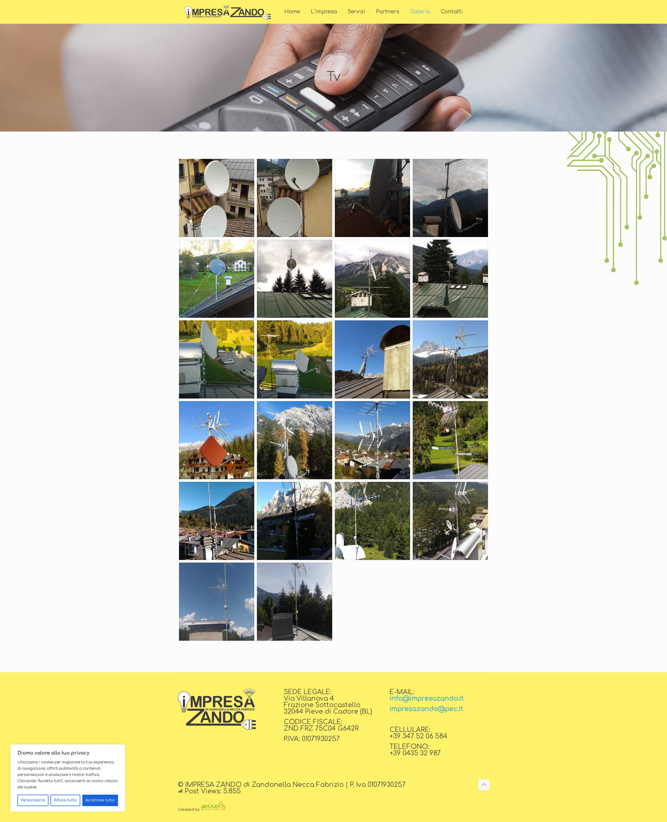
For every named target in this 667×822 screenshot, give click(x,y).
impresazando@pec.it (426, 709)
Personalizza (33, 800)
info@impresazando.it (427, 698)
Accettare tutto (100, 800)
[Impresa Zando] (227, 11)
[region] (67, 778)
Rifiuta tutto (65, 800)
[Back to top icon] (483, 784)
